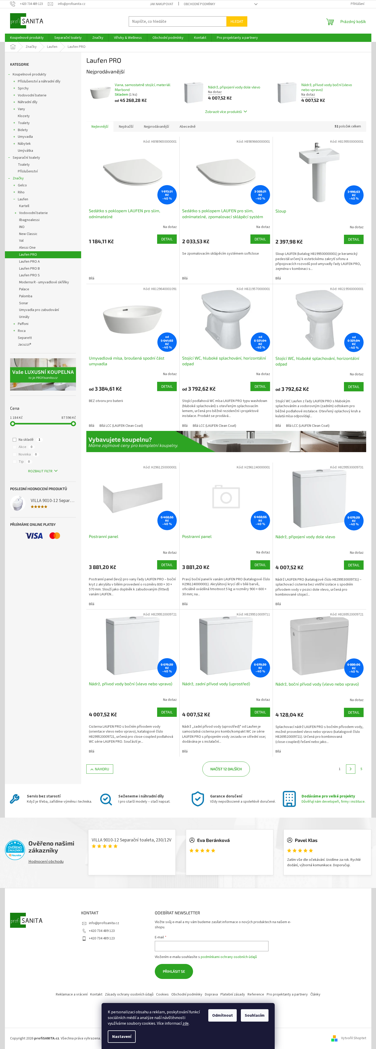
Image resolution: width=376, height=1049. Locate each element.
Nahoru (102, 769)
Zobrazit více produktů (223, 111)
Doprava (211, 994)
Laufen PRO (28, 254)
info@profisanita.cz (104, 923)
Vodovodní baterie (32, 95)
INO (22, 227)
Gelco (22, 185)
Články (315, 994)
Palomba (25, 296)
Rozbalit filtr (40, 471)
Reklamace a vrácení (72, 994)
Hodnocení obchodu (46, 861)
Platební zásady (232, 994)
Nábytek (24, 143)
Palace (24, 289)
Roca (22, 330)
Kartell (24, 206)
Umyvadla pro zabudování (39, 310)
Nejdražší (126, 126)
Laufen (23, 199)
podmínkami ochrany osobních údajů (229, 957)
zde (185, 1023)
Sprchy (23, 88)
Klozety (24, 116)
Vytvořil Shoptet (353, 1038)
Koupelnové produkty (29, 74)
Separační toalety (26, 157)
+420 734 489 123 (102, 930)
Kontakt (96, 994)
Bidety (23, 130)
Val (21, 240)
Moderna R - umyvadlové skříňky (44, 282)
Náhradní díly (27, 102)
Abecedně (188, 126)
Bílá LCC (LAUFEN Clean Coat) (121, 425)
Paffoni (23, 323)
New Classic (28, 234)
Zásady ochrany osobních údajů (129, 994)
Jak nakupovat (161, 4)
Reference (256, 994)
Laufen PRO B (29, 268)
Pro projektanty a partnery (287, 994)
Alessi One (27, 247)
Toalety (24, 123)
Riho (21, 192)
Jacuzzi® (24, 344)
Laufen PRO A (29, 261)
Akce (25, 447)
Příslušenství (28, 171)
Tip (24, 461)
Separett (25, 337)
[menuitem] (27, 38)
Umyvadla (25, 136)
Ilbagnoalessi (29, 220)
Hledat (237, 21)
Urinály (24, 317)
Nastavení (121, 1036)
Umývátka (25, 150)
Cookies (162, 994)
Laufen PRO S (29, 275)
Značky (18, 178)
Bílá (91, 278)
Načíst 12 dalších (226, 769)
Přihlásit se (174, 971)
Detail (167, 239)
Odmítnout (222, 1015)
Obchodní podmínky (199, 4)
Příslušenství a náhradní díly (39, 81)
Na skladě (29, 439)
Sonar (23, 303)
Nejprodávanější (156, 126)
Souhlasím (255, 1015)
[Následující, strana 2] (350, 769)
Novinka (28, 454)
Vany (21, 109)
